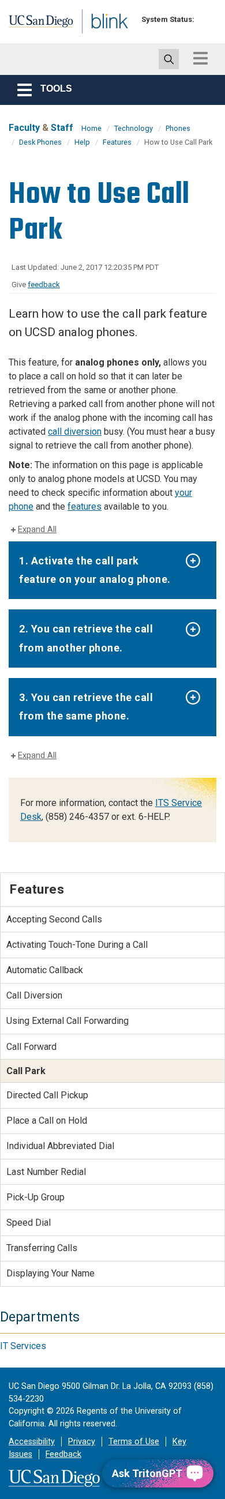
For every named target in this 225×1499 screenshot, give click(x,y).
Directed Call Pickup (47, 1095)
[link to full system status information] (206, 19)
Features (117, 142)
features (85, 506)
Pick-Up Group (35, 1197)
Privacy (81, 1442)
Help (82, 142)
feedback (44, 284)
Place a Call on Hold (46, 1120)
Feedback (63, 1454)
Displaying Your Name (50, 1273)
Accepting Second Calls (54, 919)
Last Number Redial (46, 1171)
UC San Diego (34, 25)
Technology (133, 128)
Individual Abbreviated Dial (60, 1145)
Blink (92, 36)
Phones (178, 128)
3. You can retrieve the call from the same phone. (86, 706)
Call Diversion (34, 995)
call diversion (75, 431)
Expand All (37, 529)
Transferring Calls (41, 1247)
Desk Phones (40, 142)
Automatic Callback (44, 970)
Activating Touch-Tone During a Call (77, 944)
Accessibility (32, 1442)
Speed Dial (28, 1222)
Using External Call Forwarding (67, 1020)
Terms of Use (133, 1442)
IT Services (23, 1345)
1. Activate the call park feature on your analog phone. (95, 570)
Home (91, 128)
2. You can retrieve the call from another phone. (86, 638)
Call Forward (31, 1046)
